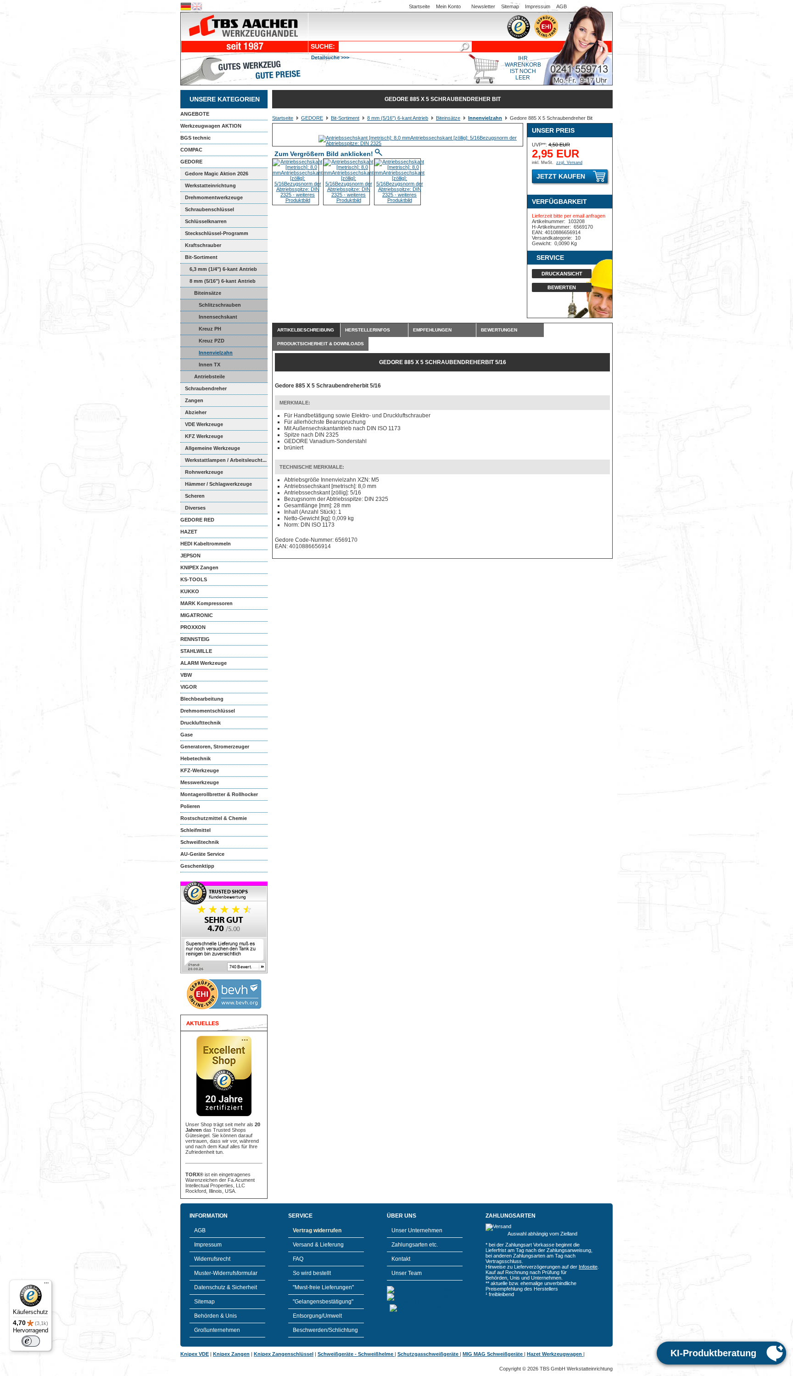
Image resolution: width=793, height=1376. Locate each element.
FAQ (298, 1259)
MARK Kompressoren (206, 603)
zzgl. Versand (569, 162)
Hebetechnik (195, 758)
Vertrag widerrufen (317, 1230)
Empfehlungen (432, 329)
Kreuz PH (210, 328)
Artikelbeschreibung (305, 329)
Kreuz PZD (211, 340)
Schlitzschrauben (220, 305)
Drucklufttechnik (200, 722)
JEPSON (190, 555)
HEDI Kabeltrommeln (205, 543)
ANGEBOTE (194, 114)
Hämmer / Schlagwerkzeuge (218, 484)
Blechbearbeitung (201, 699)
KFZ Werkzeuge (204, 436)
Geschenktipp (197, 866)
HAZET (188, 531)
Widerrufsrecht (212, 1259)
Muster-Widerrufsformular (225, 1273)
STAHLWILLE (196, 651)
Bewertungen (499, 329)
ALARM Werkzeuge (203, 663)
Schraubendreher (206, 388)
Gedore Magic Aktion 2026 (216, 173)
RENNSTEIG (195, 639)
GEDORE (191, 161)
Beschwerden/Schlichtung (325, 1330)
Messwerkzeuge (199, 782)
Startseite (419, 6)
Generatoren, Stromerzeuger (214, 746)
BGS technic (195, 137)
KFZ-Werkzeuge (199, 770)
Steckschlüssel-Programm (216, 233)
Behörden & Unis (215, 1316)
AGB (561, 6)
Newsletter (483, 6)
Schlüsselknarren (206, 221)
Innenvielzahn (216, 352)
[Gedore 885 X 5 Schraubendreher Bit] (420, 143)
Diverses (195, 508)
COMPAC (191, 149)
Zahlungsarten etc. (414, 1244)
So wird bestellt (312, 1273)
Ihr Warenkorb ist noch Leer (523, 68)
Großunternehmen (217, 1330)
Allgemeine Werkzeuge (212, 448)
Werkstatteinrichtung (210, 185)
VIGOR (188, 687)
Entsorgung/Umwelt (317, 1316)
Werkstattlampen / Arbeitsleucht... (226, 460)
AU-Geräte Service (202, 854)
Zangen (194, 400)
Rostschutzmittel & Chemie (213, 818)
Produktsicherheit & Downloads (320, 343)
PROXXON (193, 627)
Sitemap (510, 6)
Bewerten (561, 287)
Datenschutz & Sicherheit (225, 1287)
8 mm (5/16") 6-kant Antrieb (223, 281)
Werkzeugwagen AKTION (210, 126)
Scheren (195, 496)
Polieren (190, 806)
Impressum (537, 6)
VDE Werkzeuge (204, 424)
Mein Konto (448, 6)
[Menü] (46, 1285)
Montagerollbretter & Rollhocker (219, 794)
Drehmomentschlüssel (207, 710)
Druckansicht (562, 273)
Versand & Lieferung (318, 1244)
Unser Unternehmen (416, 1230)
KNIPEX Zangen (199, 567)
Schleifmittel (195, 830)
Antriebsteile (209, 376)
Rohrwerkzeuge (204, 472)
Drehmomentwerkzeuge (214, 197)
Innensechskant (218, 317)
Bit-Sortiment (201, 257)
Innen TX (209, 364)
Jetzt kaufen (560, 176)
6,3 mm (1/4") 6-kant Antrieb (223, 269)
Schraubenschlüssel (209, 209)
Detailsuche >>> (330, 57)
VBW (186, 675)
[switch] (31, 1341)
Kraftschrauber (203, 245)
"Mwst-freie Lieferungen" (323, 1287)
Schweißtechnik (199, 842)
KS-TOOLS (193, 579)
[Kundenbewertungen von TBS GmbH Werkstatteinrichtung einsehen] (224, 971)
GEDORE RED (197, 519)
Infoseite (588, 1266)
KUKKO (189, 591)
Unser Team (406, 1273)
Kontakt (400, 1259)
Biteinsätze (207, 293)
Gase (186, 734)
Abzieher (196, 412)
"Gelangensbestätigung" (323, 1301)
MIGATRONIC (196, 615)
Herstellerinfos (367, 329)
